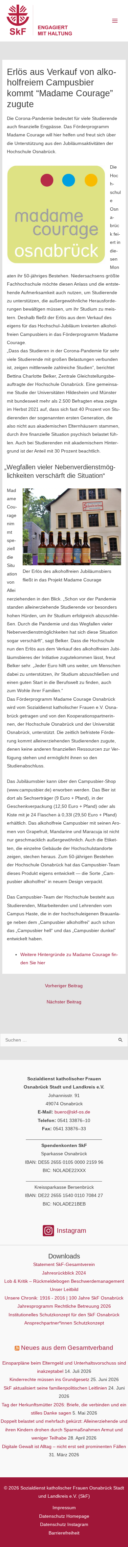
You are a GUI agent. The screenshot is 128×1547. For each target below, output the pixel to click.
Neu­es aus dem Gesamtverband (67, 1347)
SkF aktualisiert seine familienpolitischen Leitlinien (55, 1388)
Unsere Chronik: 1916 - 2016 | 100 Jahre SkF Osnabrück (64, 1298)
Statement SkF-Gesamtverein (64, 1264)
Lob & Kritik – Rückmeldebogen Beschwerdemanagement (64, 1281)
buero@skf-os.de (72, 1112)
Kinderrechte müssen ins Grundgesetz (49, 1379)
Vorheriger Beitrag (64, 985)
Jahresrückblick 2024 (64, 1273)
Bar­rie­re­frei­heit (64, 1533)
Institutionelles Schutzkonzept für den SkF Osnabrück (64, 1314)
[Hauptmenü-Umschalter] (115, 21)
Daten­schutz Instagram (64, 1524)
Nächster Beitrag (64, 1001)
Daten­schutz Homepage (64, 1516)
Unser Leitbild (64, 1289)
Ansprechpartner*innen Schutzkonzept (64, 1323)
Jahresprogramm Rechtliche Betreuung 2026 (64, 1306)
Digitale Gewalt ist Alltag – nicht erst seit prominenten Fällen (64, 1446)
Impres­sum (64, 1507)
